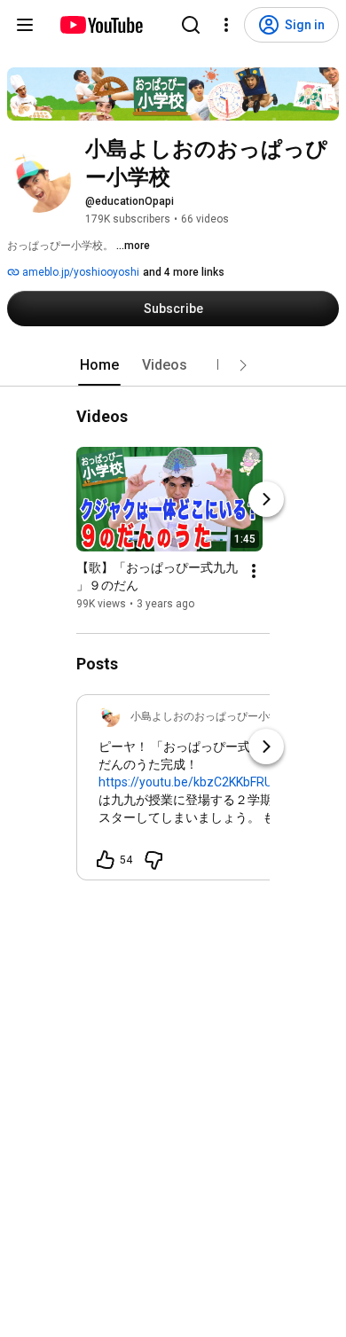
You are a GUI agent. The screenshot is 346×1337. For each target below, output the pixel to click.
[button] (243, 365)
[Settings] (226, 24)
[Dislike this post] (153, 860)
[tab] (99, 365)
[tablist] (173, 365)
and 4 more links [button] (183, 272)
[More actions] (253, 571)
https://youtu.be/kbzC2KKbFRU (185, 782)
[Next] (266, 499)
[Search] (190, 24)
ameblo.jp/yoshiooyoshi (79, 272)
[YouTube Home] (100, 25)
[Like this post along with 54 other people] (105, 860)
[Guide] (24, 24)
